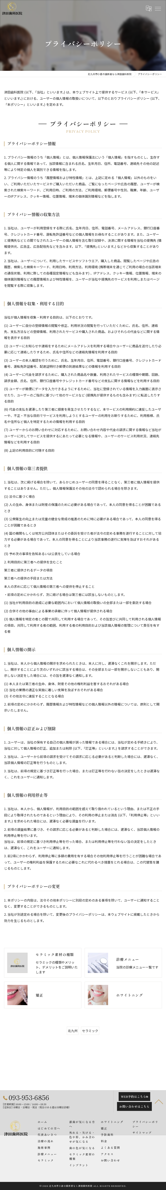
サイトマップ (142, 1133)
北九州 (73, 1030)
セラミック (90, 1030)
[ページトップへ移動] (159, 1101)
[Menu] (157, 8)
